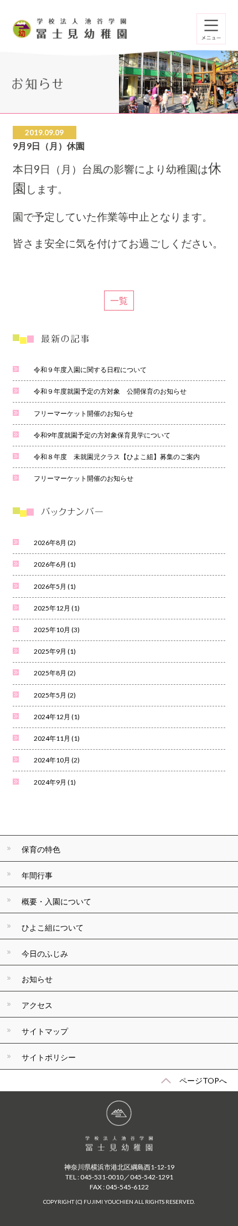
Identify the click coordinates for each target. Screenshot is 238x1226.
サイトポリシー (49, 1057)
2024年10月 (57, 760)
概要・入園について (56, 901)
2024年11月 (57, 738)
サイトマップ (45, 1031)
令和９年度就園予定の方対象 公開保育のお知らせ (110, 391)
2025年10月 (57, 629)
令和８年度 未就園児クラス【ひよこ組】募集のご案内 (117, 456)
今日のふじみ (45, 953)
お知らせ (37, 979)
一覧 (119, 300)
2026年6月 (55, 564)
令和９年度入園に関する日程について (90, 369)
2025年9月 (55, 651)
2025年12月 (57, 608)
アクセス (37, 1005)
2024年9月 (55, 782)
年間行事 (37, 875)
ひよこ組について (53, 927)
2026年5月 (55, 586)
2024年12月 (57, 717)
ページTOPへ (203, 1080)
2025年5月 (55, 695)
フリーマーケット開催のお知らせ (83, 413)
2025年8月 (55, 673)
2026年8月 (55, 542)
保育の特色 (41, 849)
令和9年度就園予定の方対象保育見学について (102, 435)
